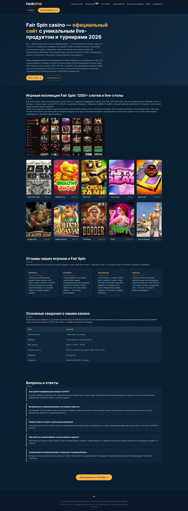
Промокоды (91, 4)
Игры (148, 4)
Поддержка (157, 4)
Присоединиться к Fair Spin (93, 477)
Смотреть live (52, 78)
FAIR (34, 4)
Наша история (77, 4)
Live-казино (105, 4)
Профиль (31, 10)
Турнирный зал (118, 4)
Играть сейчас (33, 78)
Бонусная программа (135, 4)
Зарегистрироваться (48, 10)
